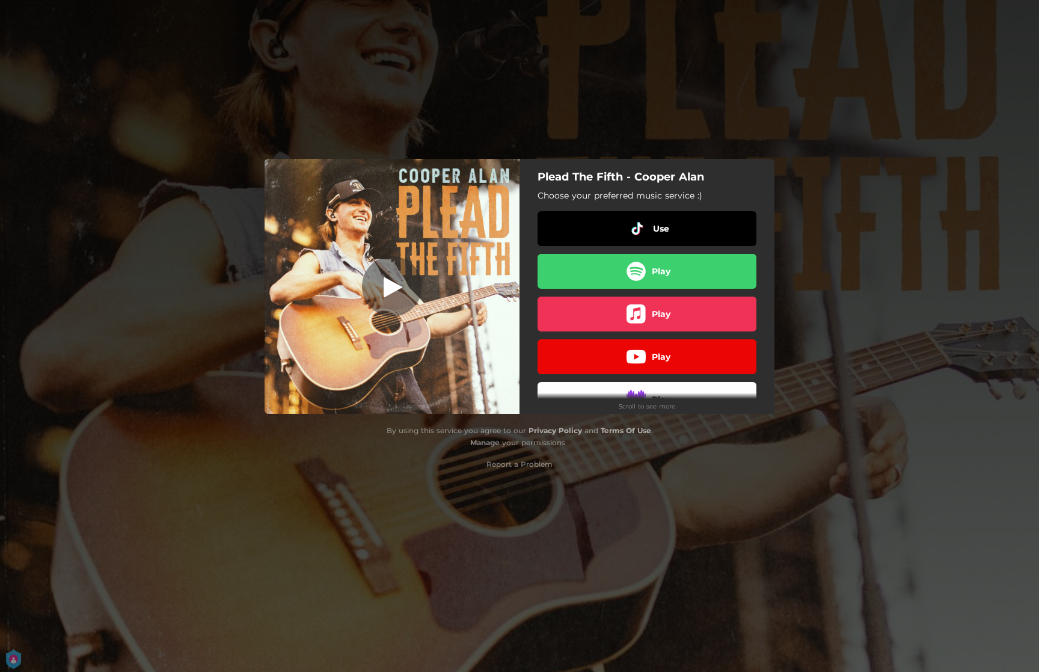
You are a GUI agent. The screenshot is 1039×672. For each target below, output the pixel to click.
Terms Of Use (626, 430)
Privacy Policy (555, 430)
